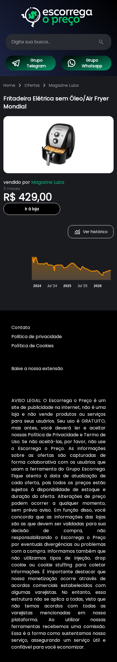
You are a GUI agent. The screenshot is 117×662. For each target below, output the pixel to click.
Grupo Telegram (36, 63)
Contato (20, 327)
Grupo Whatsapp (92, 63)
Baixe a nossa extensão (37, 368)
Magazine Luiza (64, 85)
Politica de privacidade (36, 336)
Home (9, 85)
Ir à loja (32, 209)
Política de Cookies (32, 345)
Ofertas (32, 85)
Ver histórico (95, 232)
